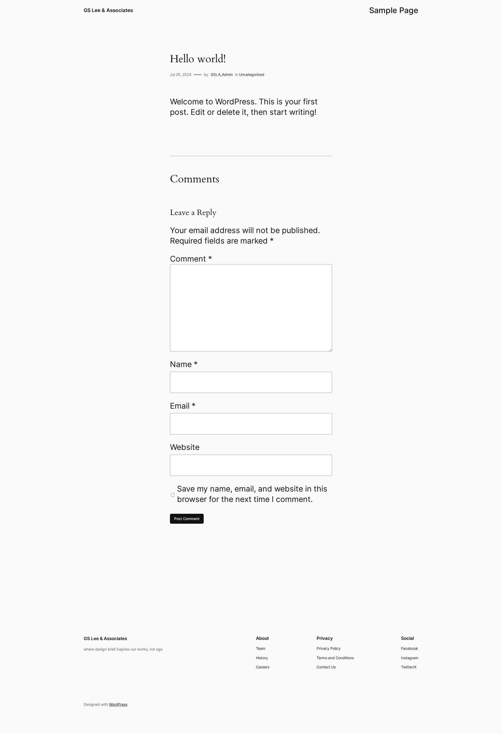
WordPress (118, 704)
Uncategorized (251, 74)
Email (183, 405)
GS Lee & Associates (108, 10)
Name (184, 364)
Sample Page (393, 10)
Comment (191, 258)
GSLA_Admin (222, 74)
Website (184, 447)
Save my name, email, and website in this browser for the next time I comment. (252, 494)
